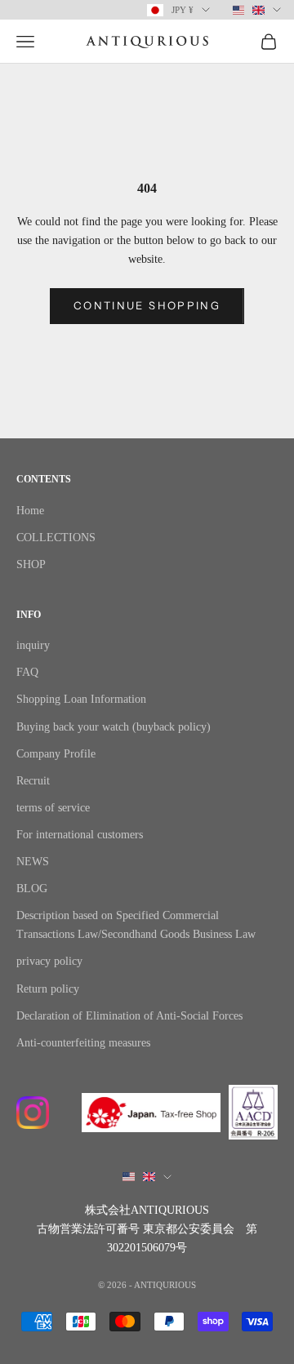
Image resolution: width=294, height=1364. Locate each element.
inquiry (33, 645)
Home (30, 510)
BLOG (31, 888)
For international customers (79, 835)
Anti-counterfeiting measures (83, 1043)
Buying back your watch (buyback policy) (113, 727)
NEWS (32, 861)
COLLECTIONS (56, 537)
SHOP (31, 564)
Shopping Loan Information (81, 699)
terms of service (53, 808)
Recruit (33, 781)
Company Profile (56, 754)
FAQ (27, 672)
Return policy (47, 989)
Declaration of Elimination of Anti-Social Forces (129, 1016)
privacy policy (49, 961)
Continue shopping (147, 305)
